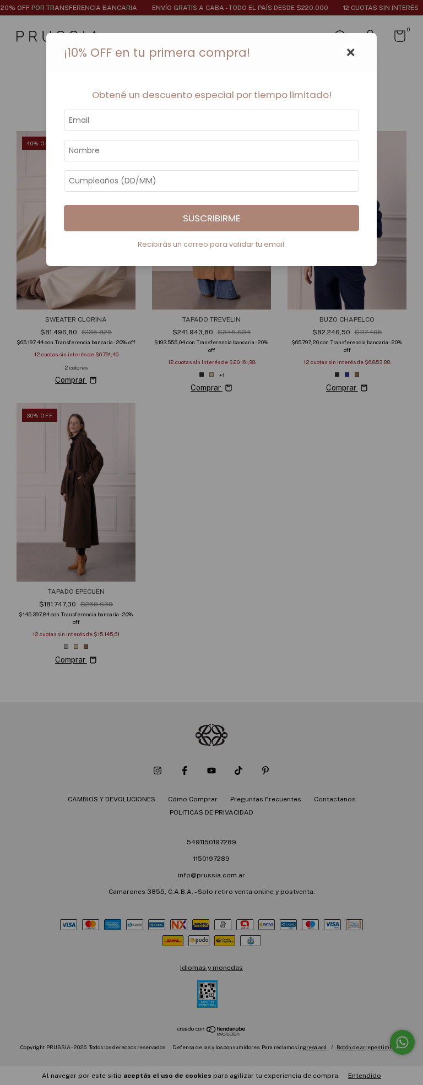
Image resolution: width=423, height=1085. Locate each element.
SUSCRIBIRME (211, 218)
